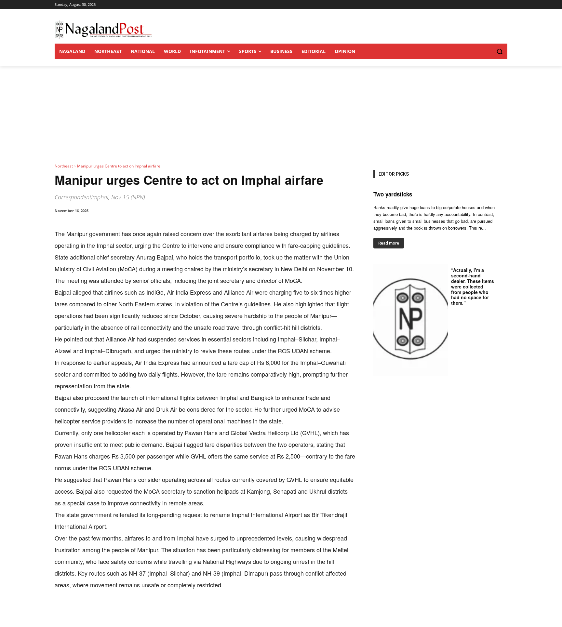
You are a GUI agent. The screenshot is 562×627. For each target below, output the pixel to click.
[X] (114, 610)
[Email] (159, 610)
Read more (388, 243)
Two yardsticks (392, 194)
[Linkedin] (144, 610)
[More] (189, 610)
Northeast (64, 166)
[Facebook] (99, 610)
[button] (486, 51)
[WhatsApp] (129, 610)
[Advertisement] (281, 114)
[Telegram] (174, 610)
